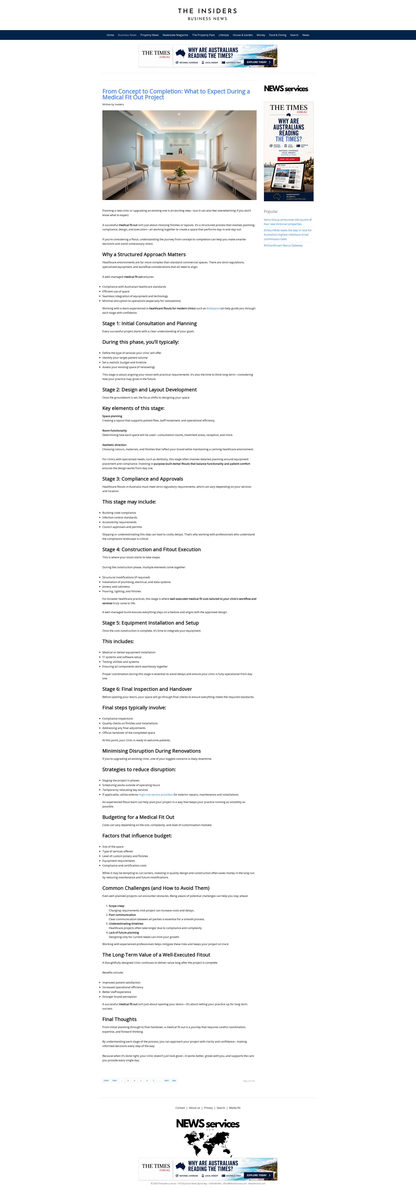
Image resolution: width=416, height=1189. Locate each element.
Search (294, 35)
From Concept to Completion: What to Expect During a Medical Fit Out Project (176, 94)
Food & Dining (277, 35)
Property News (149, 35)
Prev (114, 1080)
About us (194, 1108)
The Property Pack (203, 35)
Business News (127, 35)
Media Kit (234, 1108)
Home (110, 35)
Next (167, 1080)
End (174, 1080)
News (305, 35)
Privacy (208, 1108)
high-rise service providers (156, 794)
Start (106, 1080)
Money (261, 35)
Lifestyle (224, 35)
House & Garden (243, 35)
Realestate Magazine (175, 35)
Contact (180, 1108)
